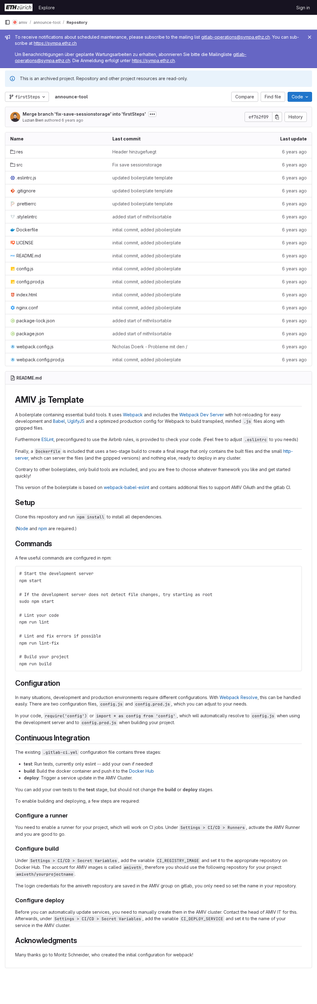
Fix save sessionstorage (137, 164)
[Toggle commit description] (152, 114)
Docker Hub (141, 771)
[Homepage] (18, 7)
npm (42, 528)
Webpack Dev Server (201, 414)
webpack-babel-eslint (126, 487)
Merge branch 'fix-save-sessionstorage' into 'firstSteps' (84, 114)
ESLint (47, 439)
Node (22, 528)
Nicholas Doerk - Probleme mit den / (149, 346)
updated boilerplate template (142, 177)
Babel (59, 421)
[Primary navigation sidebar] (7, 22)
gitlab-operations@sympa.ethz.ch (235, 37)
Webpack (133, 414)
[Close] (309, 37)
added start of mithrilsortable (142, 216)
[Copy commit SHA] (277, 117)
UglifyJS (76, 421)
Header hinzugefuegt (134, 151)
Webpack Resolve (238, 697)
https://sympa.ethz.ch (55, 43)
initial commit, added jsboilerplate (146, 229)
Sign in (303, 7)
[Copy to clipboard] (294, 573)
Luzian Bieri (33, 120)
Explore (47, 7)
